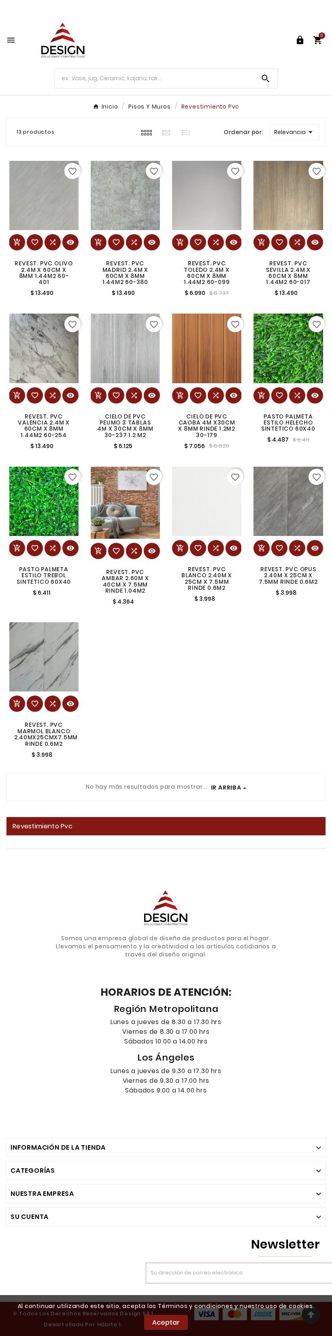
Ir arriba (226, 787)
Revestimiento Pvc (42, 826)
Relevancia (294, 132)
